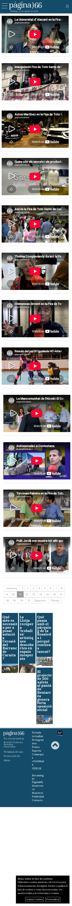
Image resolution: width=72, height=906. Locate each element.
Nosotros (37, 792)
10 (13, 594)
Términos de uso (13, 751)
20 (21, 600)
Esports (36, 750)
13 (33, 594)
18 (7, 600)
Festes (36, 747)
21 (28, 600)
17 (61, 594)
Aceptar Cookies (34, 899)
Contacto (37, 800)
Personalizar (52, 899)
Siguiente (40, 600)
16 (54, 594)
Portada (36, 732)
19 (14, 600)
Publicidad (38, 796)
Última (54, 600)
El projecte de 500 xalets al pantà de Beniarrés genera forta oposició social (44, 690)
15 (47, 594)
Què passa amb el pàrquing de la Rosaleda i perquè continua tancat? (44, 634)
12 (27, 594)
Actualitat (37, 736)
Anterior (11, 588)
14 (40, 594)
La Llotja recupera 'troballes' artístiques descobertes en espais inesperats (27, 638)
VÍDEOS (36, 768)
